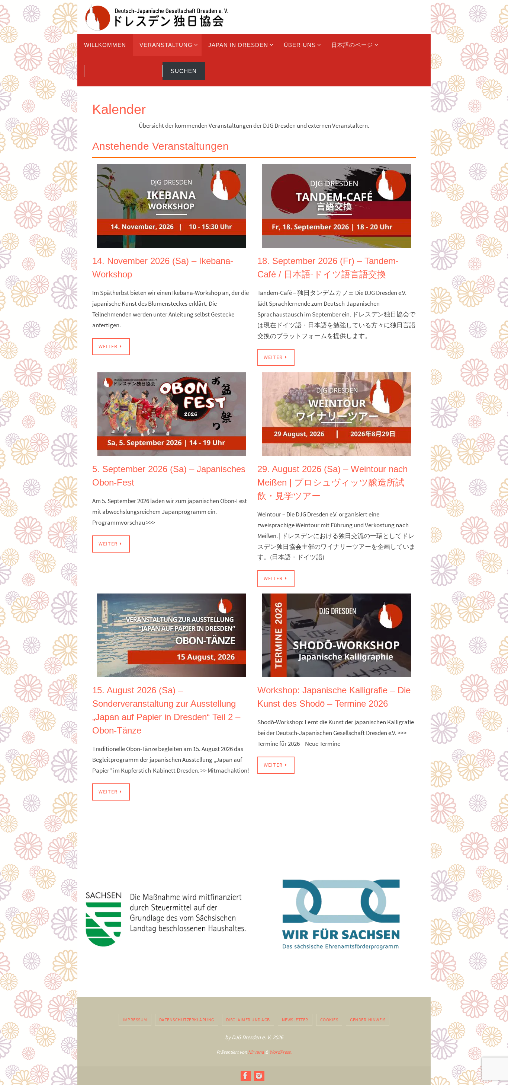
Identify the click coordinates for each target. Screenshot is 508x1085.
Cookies (329, 1019)
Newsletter (295, 1019)
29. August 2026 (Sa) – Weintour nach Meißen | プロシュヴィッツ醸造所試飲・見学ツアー (332, 482)
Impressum (135, 1019)
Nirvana (256, 1052)
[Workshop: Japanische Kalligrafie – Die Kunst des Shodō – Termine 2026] (336, 672)
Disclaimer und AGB (248, 1019)
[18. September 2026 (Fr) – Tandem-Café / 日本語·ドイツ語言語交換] (336, 243)
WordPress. (280, 1052)
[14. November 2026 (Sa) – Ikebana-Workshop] (171, 243)
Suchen (184, 71)
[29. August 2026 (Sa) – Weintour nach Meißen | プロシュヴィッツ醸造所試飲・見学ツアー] (336, 450)
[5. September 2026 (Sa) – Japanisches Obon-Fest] (171, 450)
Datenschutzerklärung (186, 1019)
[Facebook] (245, 1076)
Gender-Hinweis (367, 1019)
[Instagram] (259, 1076)
